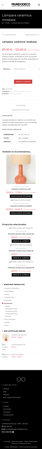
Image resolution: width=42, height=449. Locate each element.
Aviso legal (7, 441)
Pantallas (24, 231)
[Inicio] (2, 23)
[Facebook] (19, 379)
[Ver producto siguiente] (38, 34)
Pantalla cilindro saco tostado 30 (21, 268)
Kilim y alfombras (9, 319)
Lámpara (19, 93)
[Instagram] (23, 379)
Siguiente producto (31, 34)
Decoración (8, 300)
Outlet (6, 325)
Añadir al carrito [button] (21, 241)
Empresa (6, 388)
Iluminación (14, 91)
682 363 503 (8, 426)
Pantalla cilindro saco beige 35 (21, 251)
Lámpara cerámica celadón (21, 206)
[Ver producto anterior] (3, 34)
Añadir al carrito (23, 81)
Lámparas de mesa (24, 91)
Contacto (6, 394)
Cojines (6, 294)
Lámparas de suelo (11, 311)
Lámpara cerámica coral (21, 189)
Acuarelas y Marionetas (11, 288)
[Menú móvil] (39, 5)
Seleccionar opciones (21, 196)
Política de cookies (17, 441)
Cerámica (12, 93)
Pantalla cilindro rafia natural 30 (21, 234)
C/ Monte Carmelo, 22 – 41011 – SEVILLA (14, 424)
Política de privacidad (30, 441)
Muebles (7, 322)
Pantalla (6, 69)
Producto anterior (10, 34)
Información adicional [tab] (21, 110)
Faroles (7, 306)
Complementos (9, 297)
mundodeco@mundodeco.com (17, 429)
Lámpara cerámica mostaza (20, 23)
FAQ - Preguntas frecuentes (12, 397)
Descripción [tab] (21, 105)
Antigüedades (8, 291)
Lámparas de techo (11, 313)
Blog (4, 391)
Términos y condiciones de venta (21, 443)
